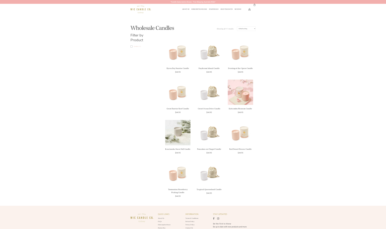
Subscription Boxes (199, 9)
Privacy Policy (190, 225)
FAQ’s (160, 221)
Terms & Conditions (191, 218)
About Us (185, 9)
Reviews (238, 9)
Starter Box (214, 9)
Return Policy (189, 221)
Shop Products (227, 9)
